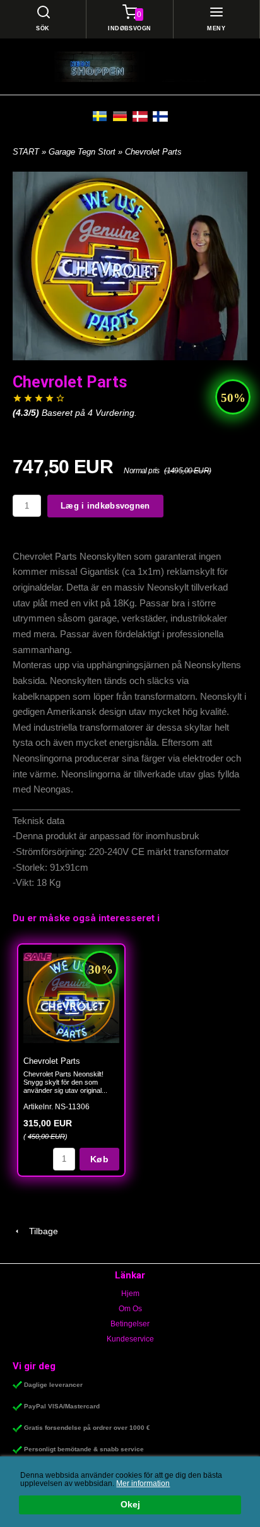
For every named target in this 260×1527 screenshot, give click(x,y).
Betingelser (130, 1323)
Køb (99, 1159)
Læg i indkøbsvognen (105, 505)
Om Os (130, 1308)
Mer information (143, 1483)
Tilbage (39, 1231)
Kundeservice (130, 1339)
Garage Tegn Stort (83, 151)
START (26, 151)
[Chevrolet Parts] (37, 957)
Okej (130, 1504)
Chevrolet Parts (51, 1061)
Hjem (130, 1293)
